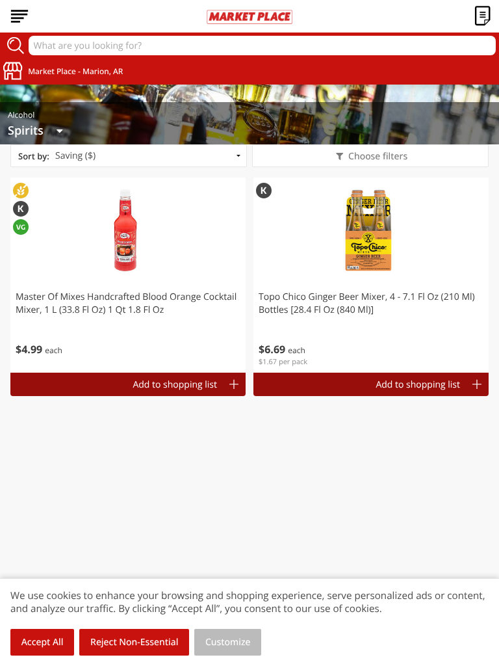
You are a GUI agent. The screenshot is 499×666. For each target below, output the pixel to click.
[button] (128, 275)
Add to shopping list (175, 385)
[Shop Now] (19, 16)
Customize (228, 642)
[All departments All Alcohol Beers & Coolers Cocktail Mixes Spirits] (35, 131)
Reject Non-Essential (134, 642)
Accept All (42, 642)
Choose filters (377, 156)
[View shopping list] (483, 16)
